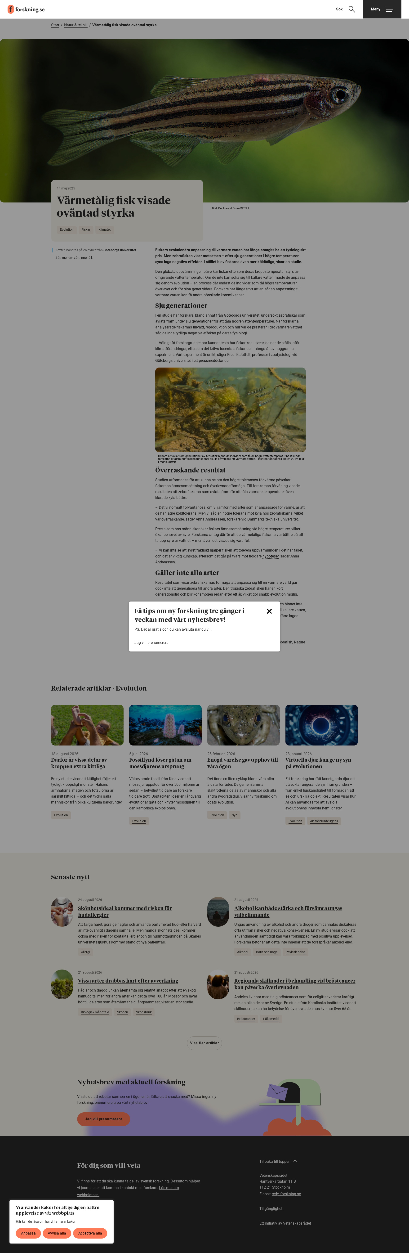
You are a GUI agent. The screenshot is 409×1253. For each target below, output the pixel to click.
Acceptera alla (90, 1233)
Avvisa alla (57, 1233)
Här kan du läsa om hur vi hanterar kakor (46, 1221)
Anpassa (28, 1233)
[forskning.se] (22, 9)
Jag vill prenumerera (151, 642)
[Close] (269, 611)
